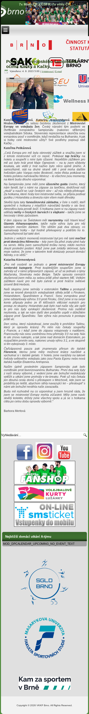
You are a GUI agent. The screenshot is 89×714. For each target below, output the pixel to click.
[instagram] (44, 459)
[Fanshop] (44, 483)
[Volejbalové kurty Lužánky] (44, 500)
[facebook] (25, 459)
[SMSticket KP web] (44, 525)
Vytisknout (48, 71)
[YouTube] (64, 459)
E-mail (58, 71)
